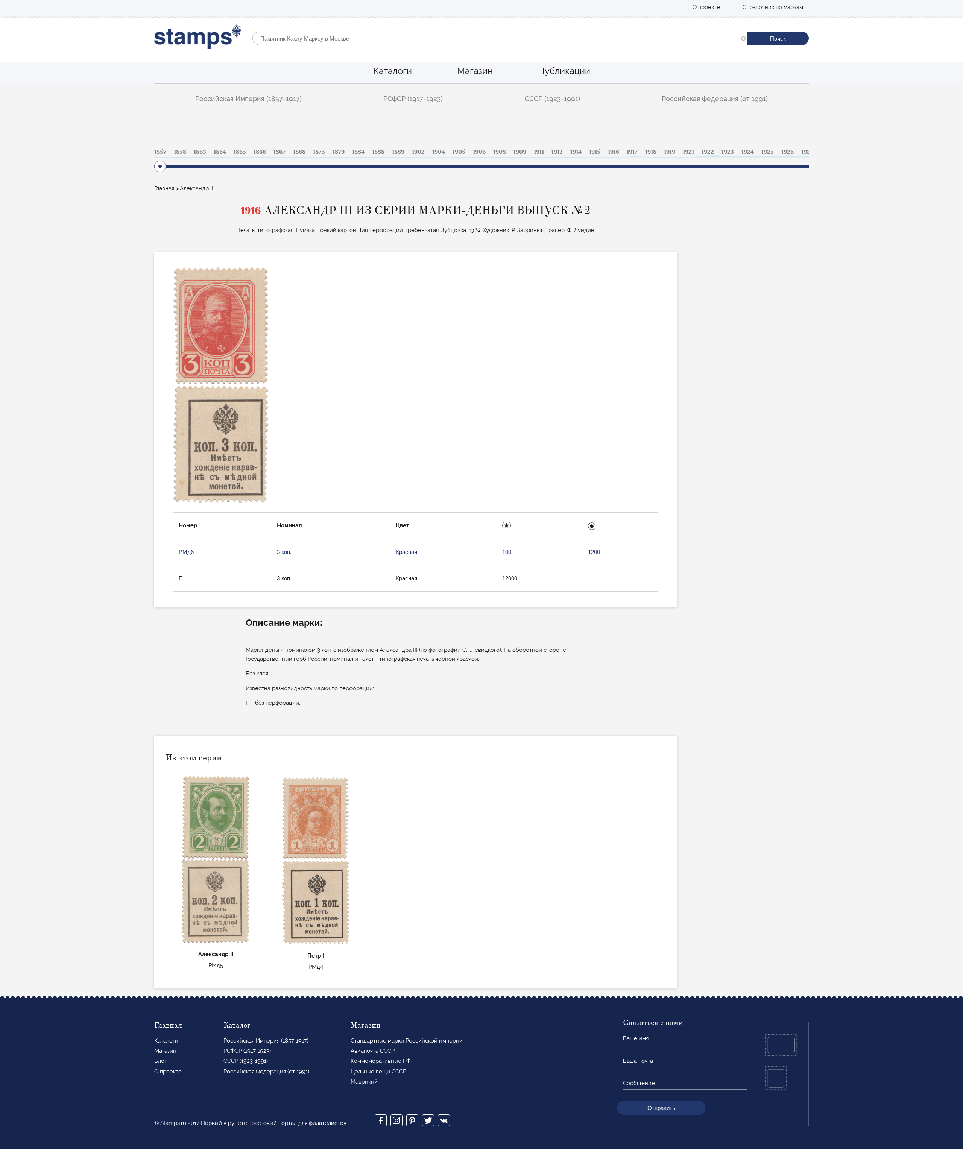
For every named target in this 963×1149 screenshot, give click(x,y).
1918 (650, 152)
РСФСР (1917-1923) (413, 99)
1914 (576, 152)
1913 (557, 152)
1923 (727, 152)
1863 (200, 152)
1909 (519, 152)
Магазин (475, 70)
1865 (240, 152)
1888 (378, 152)
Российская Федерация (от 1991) (715, 99)
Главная (164, 188)
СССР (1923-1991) (552, 99)
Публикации (564, 70)
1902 (418, 152)
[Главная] (197, 38)
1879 (339, 152)
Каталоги (392, 70)
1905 (459, 152)
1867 (279, 152)
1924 (747, 152)
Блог (160, 1061)
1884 (358, 152)
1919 (669, 152)
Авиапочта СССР (373, 1050)
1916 (613, 152)
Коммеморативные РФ (380, 1061)
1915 (594, 152)
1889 (398, 152)
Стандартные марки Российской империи (407, 1040)
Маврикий (364, 1081)
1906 (479, 152)
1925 (767, 152)
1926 (787, 152)
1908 (499, 152)
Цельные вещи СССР (378, 1071)
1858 (180, 152)
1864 (220, 152)
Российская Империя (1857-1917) (248, 99)
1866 (260, 152)
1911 (539, 152)
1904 (438, 152)
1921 (688, 152)
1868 (299, 152)
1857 (160, 152)
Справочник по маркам (773, 7)
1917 (632, 152)
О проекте (706, 7)
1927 (807, 152)
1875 (319, 152)
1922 (708, 152)
